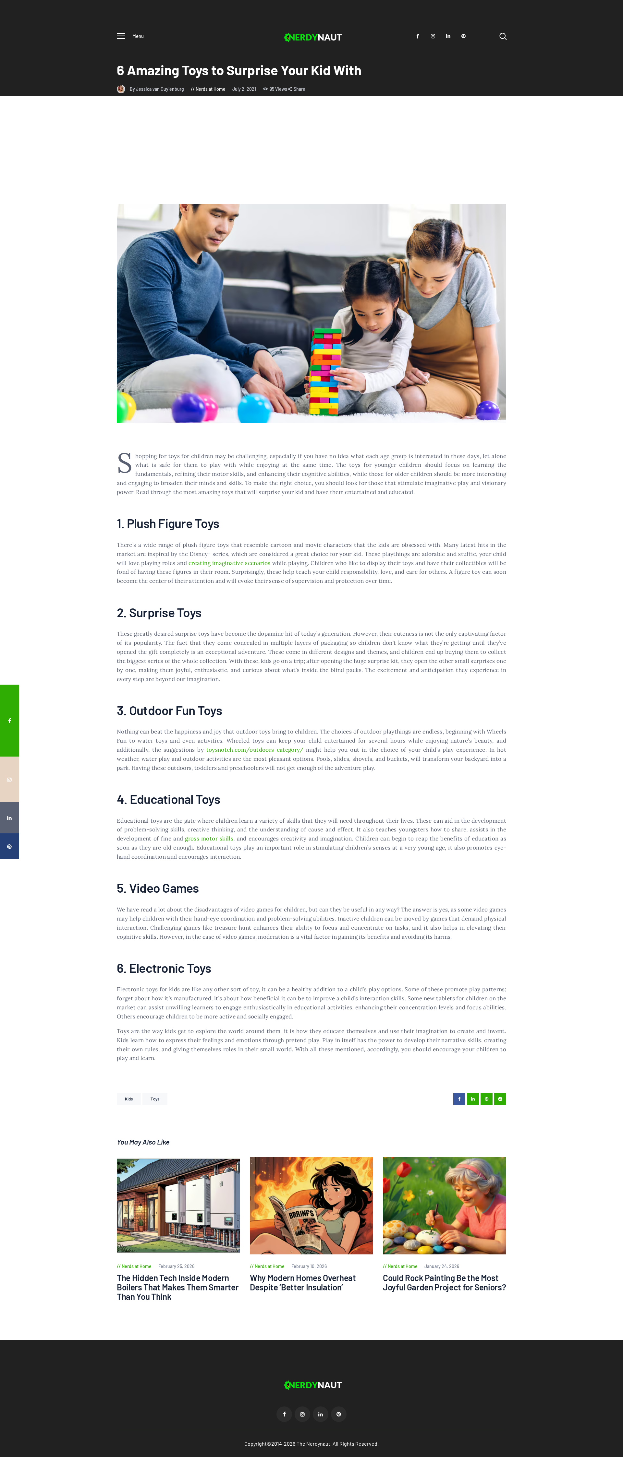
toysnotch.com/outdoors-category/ (255, 749)
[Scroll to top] (606, 788)
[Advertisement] (311, 155)
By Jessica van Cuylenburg (157, 89)
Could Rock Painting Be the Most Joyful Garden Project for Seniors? (444, 1282)
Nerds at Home (211, 89)
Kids (129, 1098)
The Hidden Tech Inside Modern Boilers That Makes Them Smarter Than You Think (177, 1287)
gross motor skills (209, 838)
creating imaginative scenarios (229, 563)
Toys (155, 1098)
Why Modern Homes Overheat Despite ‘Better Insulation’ (303, 1282)
